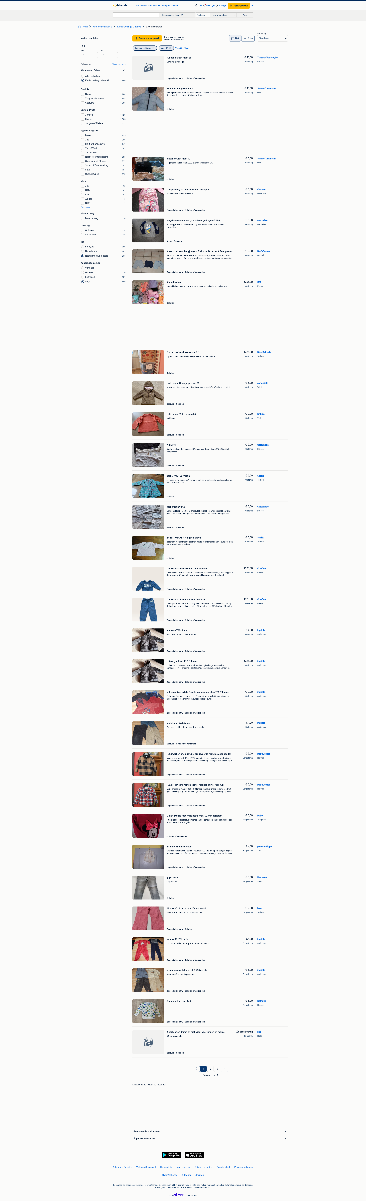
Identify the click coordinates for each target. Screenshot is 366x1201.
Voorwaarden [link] (154, 5)
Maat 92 (164, 48)
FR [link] (252, 5)
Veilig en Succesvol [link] (146, 1167)
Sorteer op (261, 33)
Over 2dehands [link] (169, 1175)
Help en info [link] (141, 5)
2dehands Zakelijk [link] (122, 1167)
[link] (123, 5)
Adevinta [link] (186, 1175)
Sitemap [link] (199, 1175)
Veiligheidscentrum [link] (170, 5)
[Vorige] (196, 1069)
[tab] (235, 38)
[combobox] (136, 14)
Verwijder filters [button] (182, 48)
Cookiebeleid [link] (223, 1167)
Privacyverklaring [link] (203, 1167)
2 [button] (210, 1069)
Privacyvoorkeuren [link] (243, 1167)
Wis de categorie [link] (119, 64)
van (82, 50)
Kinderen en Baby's (143, 48)
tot (102, 50)
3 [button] (217, 1069)
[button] (208, 5)
